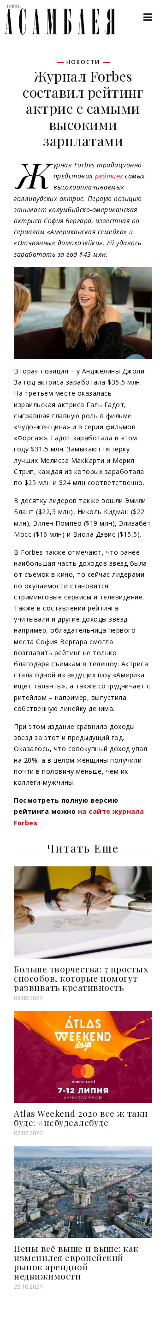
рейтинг (109, 176)
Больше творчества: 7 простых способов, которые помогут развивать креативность (81, 978)
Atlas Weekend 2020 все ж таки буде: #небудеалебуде (81, 1117)
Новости (83, 62)
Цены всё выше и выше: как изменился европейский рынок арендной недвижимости (76, 1262)
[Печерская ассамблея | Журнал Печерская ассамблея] (55, 20)
